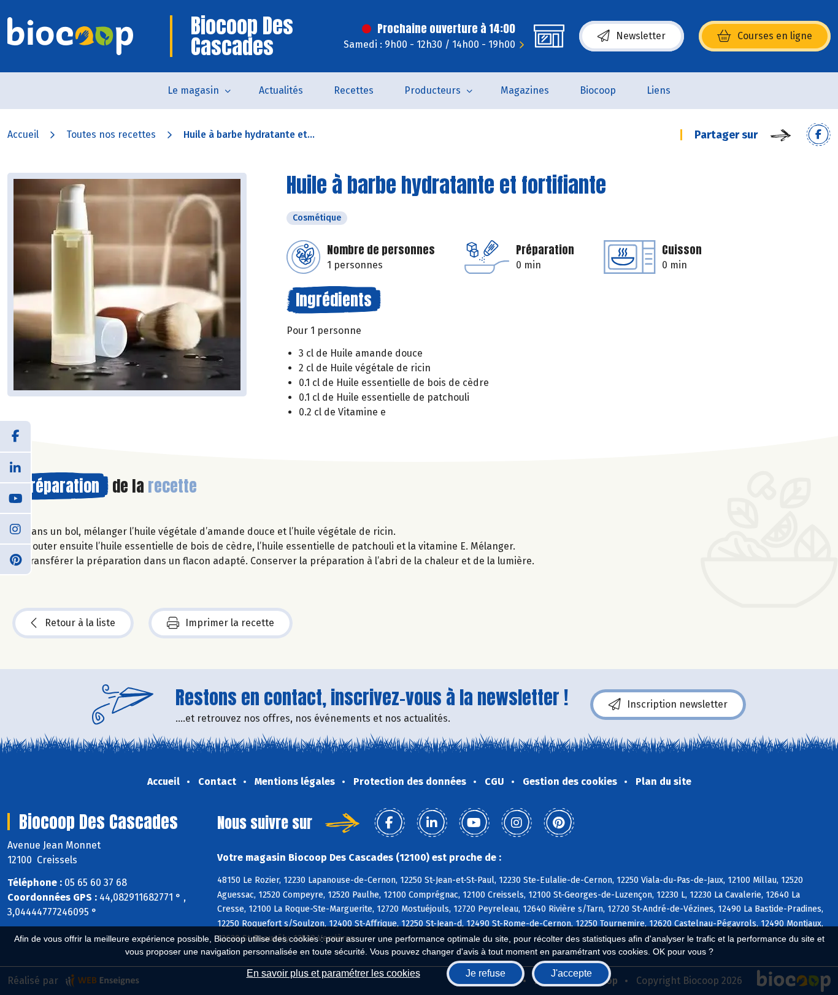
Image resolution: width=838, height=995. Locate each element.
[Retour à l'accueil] (70, 36)
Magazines (525, 90)
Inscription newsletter (677, 704)
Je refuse (485, 973)
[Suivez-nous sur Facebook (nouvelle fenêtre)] (15, 436)
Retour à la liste (80, 623)
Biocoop (598, 90)
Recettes (354, 90)
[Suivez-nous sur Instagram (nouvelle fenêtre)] (15, 528)
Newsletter (641, 36)
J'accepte (571, 973)
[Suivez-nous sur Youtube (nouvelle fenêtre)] (15, 497)
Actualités (281, 90)
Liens (659, 90)
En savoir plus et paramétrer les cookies (333, 973)
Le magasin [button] (193, 90)
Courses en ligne (774, 36)
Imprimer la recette (229, 623)
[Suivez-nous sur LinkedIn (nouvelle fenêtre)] (15, 467)
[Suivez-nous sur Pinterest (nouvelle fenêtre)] (15, 558)
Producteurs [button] (432, 90)
